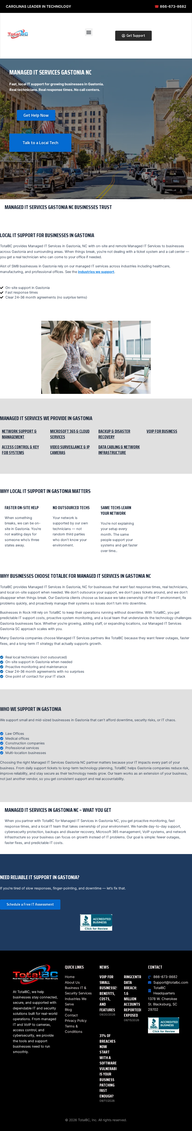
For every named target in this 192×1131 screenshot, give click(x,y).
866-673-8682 (170, 6)
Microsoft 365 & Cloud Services (69, 434)
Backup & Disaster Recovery (114, 434)
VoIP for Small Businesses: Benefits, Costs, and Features (109, 993)
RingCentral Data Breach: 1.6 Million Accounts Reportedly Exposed (134, 996)
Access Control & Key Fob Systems (20, 450)
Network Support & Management (19, 434)
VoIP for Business (162, 431)
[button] (89, 32)
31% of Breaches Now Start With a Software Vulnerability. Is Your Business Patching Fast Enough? (112, 1065)
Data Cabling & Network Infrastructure (119, 450)
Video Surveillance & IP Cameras (70, 450)
